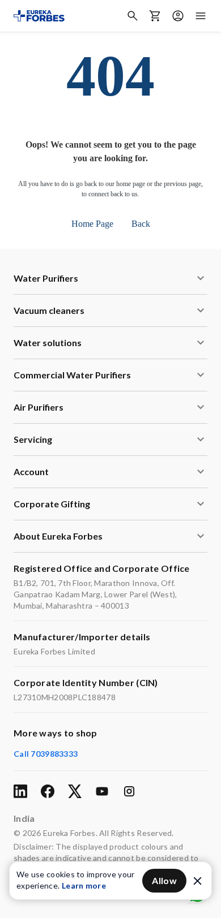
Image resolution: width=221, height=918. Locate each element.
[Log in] (178, 16)
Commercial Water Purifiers (72, 374)
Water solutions (48, 342)
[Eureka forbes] (39, 16)
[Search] (132, 16)
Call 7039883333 (46, 753)
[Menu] (200, 16)
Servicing (33, 439)
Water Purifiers (46, 278)
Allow (164, 880)
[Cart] (155, 16)
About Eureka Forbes (58, 536)
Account (31, 471)
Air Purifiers (38, 407)
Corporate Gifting (52, 503)
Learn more (84, 885)
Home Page (92, 224)
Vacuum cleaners (49, 310)
